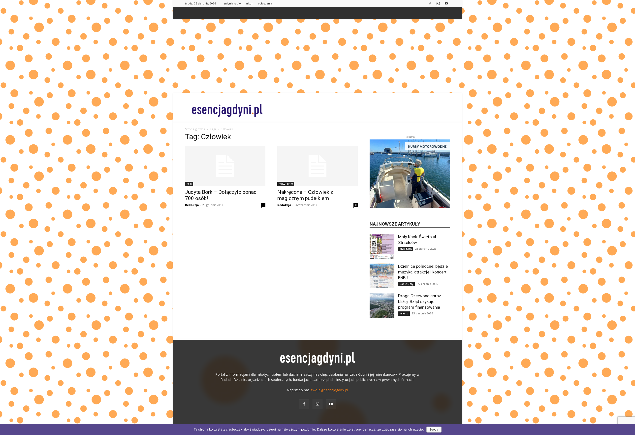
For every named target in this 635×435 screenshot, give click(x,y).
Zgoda (434, 429)
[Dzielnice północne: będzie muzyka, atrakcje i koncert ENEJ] (382, 276)
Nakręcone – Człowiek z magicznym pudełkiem (305, 195)
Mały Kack (406, 248)
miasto (404, 313)
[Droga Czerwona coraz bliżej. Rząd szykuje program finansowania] (382, 305)
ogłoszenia (265, 3)
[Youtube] (446, 3)
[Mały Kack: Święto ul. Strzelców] (382, 246)
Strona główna (195, 129)
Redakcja (192, 205)
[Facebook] (430, 3)
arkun (249, 3)
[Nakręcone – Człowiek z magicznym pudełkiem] (317, 166)
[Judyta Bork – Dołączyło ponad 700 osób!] (225, 166)
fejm (189, 183)
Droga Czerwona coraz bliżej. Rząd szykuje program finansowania (419, 301)
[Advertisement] (317, 56)
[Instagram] (438, 3)
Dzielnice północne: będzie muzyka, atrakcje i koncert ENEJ (423, 272)
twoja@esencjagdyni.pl (329, 390)
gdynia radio (232, 3)
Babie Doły (406, 284)
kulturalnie (286, 183)
